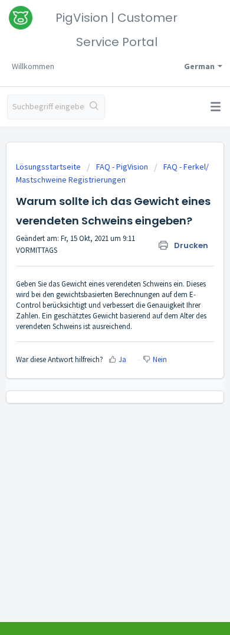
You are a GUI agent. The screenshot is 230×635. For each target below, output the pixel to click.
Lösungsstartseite (49, 166)
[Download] (93, 309)
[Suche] (94, 107)
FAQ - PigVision (122, 166)
